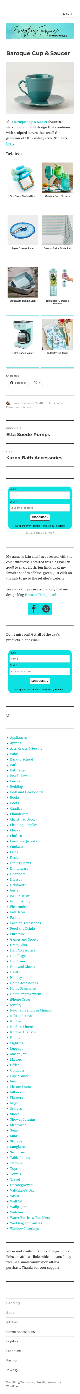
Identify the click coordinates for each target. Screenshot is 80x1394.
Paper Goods (19, 1076)
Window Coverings (24, 1229)
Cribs (14, 852)
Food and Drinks (23, 928)
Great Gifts (18, 945)
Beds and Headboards (26, 792)
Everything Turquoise (19, 1382)
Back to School (21, 759)
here (9, 144)
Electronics (18, 907)
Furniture (17, 934)
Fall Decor (17, 912)
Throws (16, 1163)
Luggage (16, 1048)
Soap (14, 1130)
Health (15, 972)
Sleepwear (18, 1125)
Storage (16, 1141)
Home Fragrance (23, 988)
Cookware (17, 847)
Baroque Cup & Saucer (30, 122)
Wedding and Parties (26, 1223)
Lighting (16, 1043)
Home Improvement (26, 994)
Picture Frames (21, 1087)
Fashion (16, 918)
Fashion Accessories (25, 923)
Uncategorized (21, 1185)
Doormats (17, 874)
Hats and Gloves (22, 967)
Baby (14, 754)
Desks (14, 858)
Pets (13, 1081)
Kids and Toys (21, 1016)
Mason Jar (18, 1054)
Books (15, 797)
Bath (13, 765)
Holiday (16, 978)
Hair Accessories (22, 950)
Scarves (16, 1108)
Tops (14, 1169)
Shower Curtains (23, 1119)
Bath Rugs (18, 770)
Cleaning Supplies (23, 825)
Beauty (15, 781)
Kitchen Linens (22, 1027)
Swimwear (18, 1152)
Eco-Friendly (20, 901)
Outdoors (17, 1070)
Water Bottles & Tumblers (30, 1218)
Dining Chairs (20, 863)
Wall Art (16, 1201)
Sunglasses (18, 1147)
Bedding (16, 787)
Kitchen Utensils (23, 1032)
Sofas (14, 1136)
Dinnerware (55, 403)
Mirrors (16, 1059)
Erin (14, 403)
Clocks (15, 830)
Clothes (16, 836)
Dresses (16, 879)
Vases (14, 1196)
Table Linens (20, 1158)
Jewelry (15, 1005)
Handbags (18, 956)
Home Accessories (24, 983)
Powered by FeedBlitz (53, 526)
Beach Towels (20, 776)
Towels (15, 1174)
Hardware (17, 961)
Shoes (14, 1114)
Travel (15, 1179)
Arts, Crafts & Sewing (26, 748)
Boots (14, 803)
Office (14, 1065)
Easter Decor (20, 896)
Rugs (14, 1103)
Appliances (18, 737)
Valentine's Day (22, 1190)
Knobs (15, 1038)
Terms (38, 532)
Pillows (15, 1092)
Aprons (15, 743)
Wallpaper (18, 1207)
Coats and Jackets (23, 841)
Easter (15, 890)
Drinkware (13, 407)
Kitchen (26, 407)
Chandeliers (19, 814)
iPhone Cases (20, 999)
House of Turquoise (40, 595)
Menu (67, 14)
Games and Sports (24, 939)
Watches (16, 1212)
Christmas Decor (23, 819)
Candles (16, 808)
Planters (16, 1098)
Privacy (49, 532)
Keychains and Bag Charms (31, 1010)
